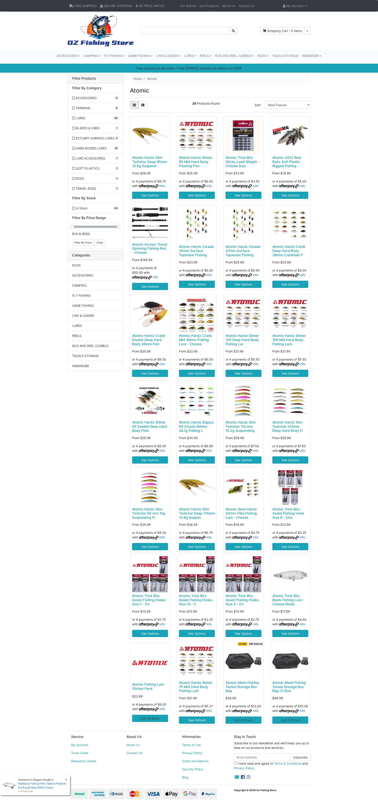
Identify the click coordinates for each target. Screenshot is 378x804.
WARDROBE (80, 366)
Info (162, 186)
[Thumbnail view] (134, 105)
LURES (77, 326)
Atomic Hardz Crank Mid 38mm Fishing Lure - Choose (195, 340)
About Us (228, 6)
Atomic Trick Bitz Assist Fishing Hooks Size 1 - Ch (149, 600)
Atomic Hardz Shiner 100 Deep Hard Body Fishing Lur (242, 340)
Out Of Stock (150, 718)
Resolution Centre (83, 761)
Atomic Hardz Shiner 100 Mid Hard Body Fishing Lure (289, 340)
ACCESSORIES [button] (67, 56)
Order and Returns (195, 761)
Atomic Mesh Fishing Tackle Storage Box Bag (242, 687)
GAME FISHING (83, 305)
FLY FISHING (81, 295)
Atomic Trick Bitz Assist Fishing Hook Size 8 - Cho (288, 513)
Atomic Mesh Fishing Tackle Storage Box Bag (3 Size (289, 687)
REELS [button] (204, 56)
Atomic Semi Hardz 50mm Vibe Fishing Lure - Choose (241, 513)
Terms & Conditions (287, 763)
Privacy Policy (192, 753)
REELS (76, 336)
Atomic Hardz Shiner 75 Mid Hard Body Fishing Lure (195, 687)
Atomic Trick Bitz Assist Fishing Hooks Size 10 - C (195, 600)
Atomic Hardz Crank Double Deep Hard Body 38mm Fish (148, 340)
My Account (79, 745)
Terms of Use (191, 745)
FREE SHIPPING (85, 6)
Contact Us (247, 6)
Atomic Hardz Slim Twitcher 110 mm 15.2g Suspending (241, 426)
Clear (99, 242)
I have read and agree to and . (271, 766)
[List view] (142, 105)
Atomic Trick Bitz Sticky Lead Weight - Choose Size (242, 162)
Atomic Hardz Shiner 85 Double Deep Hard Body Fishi (149, 426)
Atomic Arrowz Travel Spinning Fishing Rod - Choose (149, 248)
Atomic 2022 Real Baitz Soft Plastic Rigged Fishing (286, 162)
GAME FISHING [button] (139, 56)
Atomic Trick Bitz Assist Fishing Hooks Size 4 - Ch (242, 600)
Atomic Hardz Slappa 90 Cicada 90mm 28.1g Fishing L (196, 426)
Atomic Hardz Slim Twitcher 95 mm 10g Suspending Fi (148, 513)
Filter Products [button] (84, 79)
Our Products (209, 6)
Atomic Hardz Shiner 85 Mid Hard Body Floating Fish (195, 162)
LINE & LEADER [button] (167, 56)
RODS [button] (261, 56)
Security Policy (192, 769)
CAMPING (79, 285)
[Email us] (237, 777)
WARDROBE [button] (310, 56)
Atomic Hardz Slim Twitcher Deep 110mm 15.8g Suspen (197, 513)
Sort (258, 105)
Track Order (79, 753)
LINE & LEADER (83, 315)
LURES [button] (189, 56)
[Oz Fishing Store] (101, 30)
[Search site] (233, 31)
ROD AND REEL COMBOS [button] (233, 56)
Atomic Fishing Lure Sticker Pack (148, 686)
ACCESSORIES (82, 275)
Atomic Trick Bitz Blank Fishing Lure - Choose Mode (288, 600)
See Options (150, 195)
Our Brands (188, 6)
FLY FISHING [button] (113, 56)
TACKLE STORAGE (285, 56)
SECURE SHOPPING (117, 6)
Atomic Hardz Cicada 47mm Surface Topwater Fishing (243, 251)
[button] (294, 6)
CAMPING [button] (91, 56)
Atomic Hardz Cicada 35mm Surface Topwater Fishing (196, 251)
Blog (185, 777)
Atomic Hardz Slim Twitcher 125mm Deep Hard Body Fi (287, 426)
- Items (284, 31)
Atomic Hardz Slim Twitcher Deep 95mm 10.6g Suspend (149, 162)
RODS (76, 265)
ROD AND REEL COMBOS (90, 346)
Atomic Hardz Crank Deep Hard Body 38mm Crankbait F (288, 251)
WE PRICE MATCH (151, 6)
